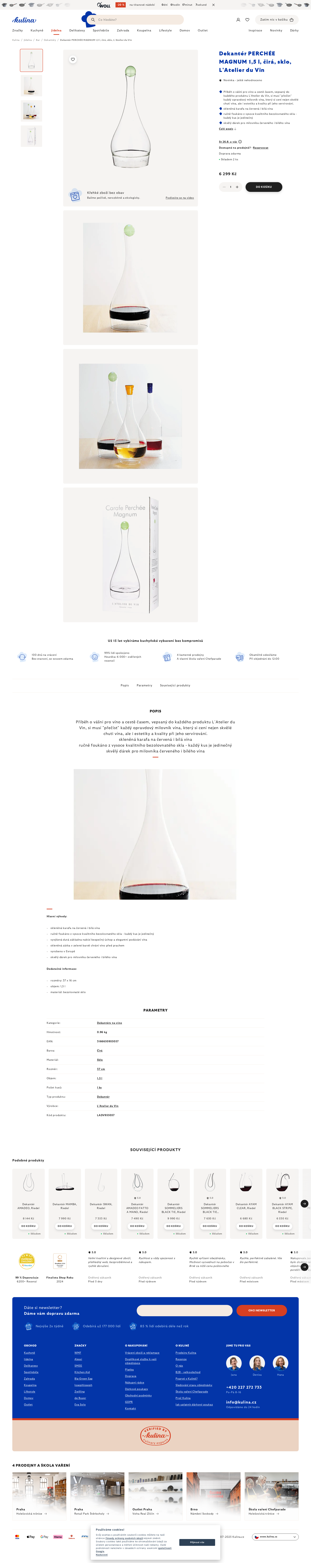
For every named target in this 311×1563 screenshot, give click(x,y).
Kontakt (130, 1408)
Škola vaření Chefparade (192, 1391)
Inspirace (255, 30)
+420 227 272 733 (244, 1387)
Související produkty (175, 685)
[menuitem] (17, 31)
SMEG (78, 1365)
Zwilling (80, 1391)
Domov (28, 1398)
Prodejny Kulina (186, 1353)
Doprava (130, 1376)
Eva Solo (80, 1404)
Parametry (144, 685)
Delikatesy (31, 1365)
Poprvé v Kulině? (187, 1378)
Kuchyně (29, 1353)
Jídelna (28, 1359)
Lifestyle (29, 1391)
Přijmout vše (197, 1542)
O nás (179, 1365)
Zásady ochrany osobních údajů (124, 1538)
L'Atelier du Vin (108, 1106)
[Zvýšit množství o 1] (237, 187)
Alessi (78, 1359)
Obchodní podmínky (138, 1395)
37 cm (101, 1069)
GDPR (129, 1402)
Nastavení (102, 1554)
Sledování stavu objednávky (194, 1385)
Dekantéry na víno (109, 1023)
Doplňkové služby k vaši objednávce (140, 1361)
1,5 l (99, 1078)
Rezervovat (260, 148)
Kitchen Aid (82, 1372)
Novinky (276, 30)
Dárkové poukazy (136, 1389)
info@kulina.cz (241, 1402)
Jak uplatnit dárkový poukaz (194, 1404)
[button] (28, 1226)
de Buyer (80, 1398)
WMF (78, 1353)
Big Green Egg (83, 1378)
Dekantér (103, 1097)
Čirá (100, 1050)
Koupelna (30, 1385)
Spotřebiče (31, 1372)
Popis (125, 685)
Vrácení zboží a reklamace (142, 1353)
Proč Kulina (183, 1398)
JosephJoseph (83, 1385)
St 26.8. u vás (228, 142)
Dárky (294, 30)
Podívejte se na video (180, 198)
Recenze (181, 1359)
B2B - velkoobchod (188, 1372)
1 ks (99, 1087)
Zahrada (29, 1378)
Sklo (100, 1060)
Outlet (28, 1404)
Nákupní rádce (134, 1382)
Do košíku (264, 187)
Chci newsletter (261, 1310)
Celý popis (226, 129)
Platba (129, 1369)
